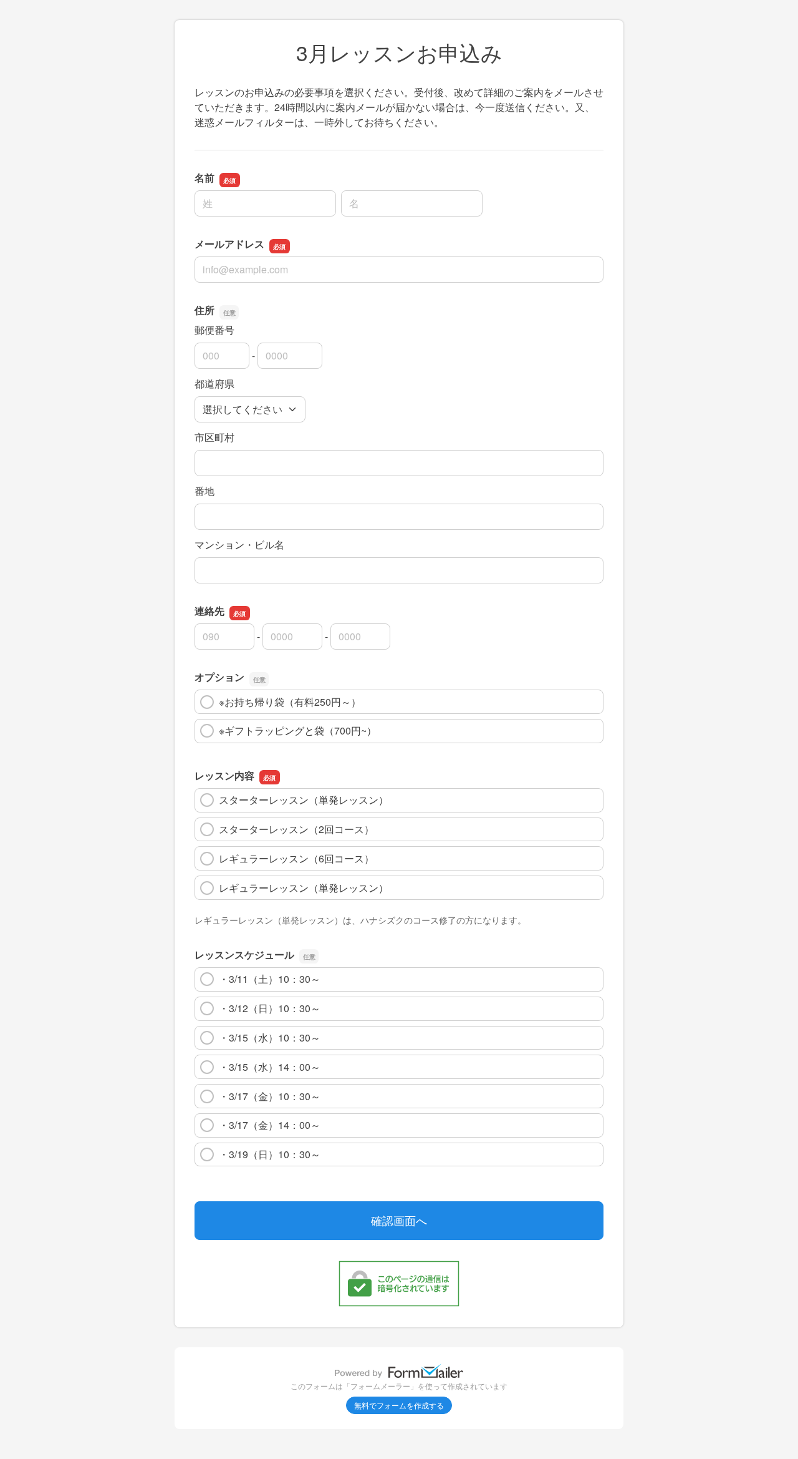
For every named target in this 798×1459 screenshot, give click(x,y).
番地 (204, 491)
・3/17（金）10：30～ (269, 1096)
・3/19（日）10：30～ (269, 1154)
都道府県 (214, 383)
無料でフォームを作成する (399, 1405)
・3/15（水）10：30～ (269, 1037)
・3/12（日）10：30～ (269, 1008)
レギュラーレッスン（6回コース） (296, 858)
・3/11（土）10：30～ (269, 979)
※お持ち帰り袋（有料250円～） (290, 702)
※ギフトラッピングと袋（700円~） (298, 730)
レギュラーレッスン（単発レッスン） (303, 888)
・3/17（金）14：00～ (269, 1125)
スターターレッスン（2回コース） (296, 829)
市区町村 (214, 437)
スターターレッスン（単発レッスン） (303, 800)
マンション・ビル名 (239, 544)
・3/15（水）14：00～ (269, 1067)
